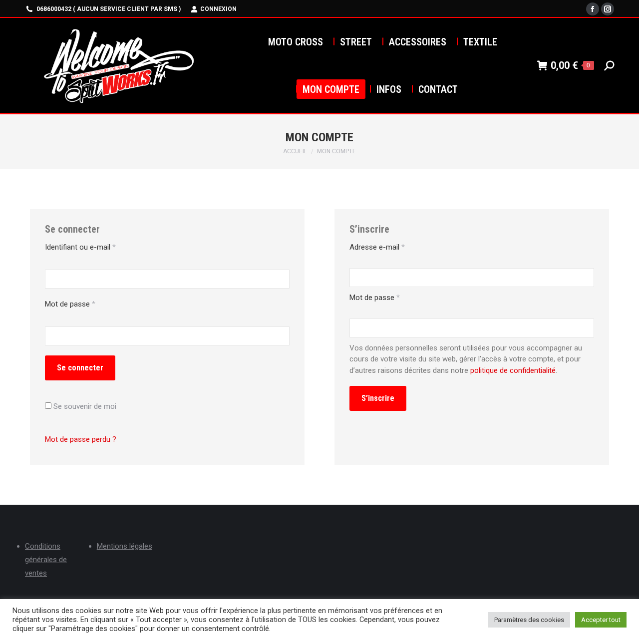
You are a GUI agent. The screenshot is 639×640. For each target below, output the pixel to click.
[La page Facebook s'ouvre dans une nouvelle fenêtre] (592, 8)
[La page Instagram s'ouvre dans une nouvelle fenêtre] (607, 8)
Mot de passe (70, 304)
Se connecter (80, 367)
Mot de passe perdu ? (80, 439)
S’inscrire (377, 398)
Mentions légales (124, 546)
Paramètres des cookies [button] (529, 620)
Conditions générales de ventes (46, 560)
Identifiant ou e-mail (80, 247)
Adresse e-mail (377, 247)
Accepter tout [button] (601, 620)
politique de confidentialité (513, 370)
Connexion (218, 8)
